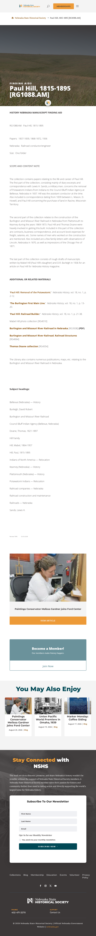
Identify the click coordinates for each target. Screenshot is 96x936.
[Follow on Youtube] (56, 886)
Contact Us (55, 912)
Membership (37, 875)
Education (51, 875)
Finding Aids (21, 83)
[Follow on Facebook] (40, 886)
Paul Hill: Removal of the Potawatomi (30, 292)
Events (63, 875)
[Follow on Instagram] (46, 886)
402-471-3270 (19, 912)
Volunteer (75, 875)
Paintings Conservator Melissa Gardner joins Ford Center (48, 609)
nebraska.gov (52, 927)
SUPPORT (54, 910)
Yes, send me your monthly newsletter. (39, 840)
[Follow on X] (50, 886)
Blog (26, 730)
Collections (15, 875)
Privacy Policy (86, 876)
